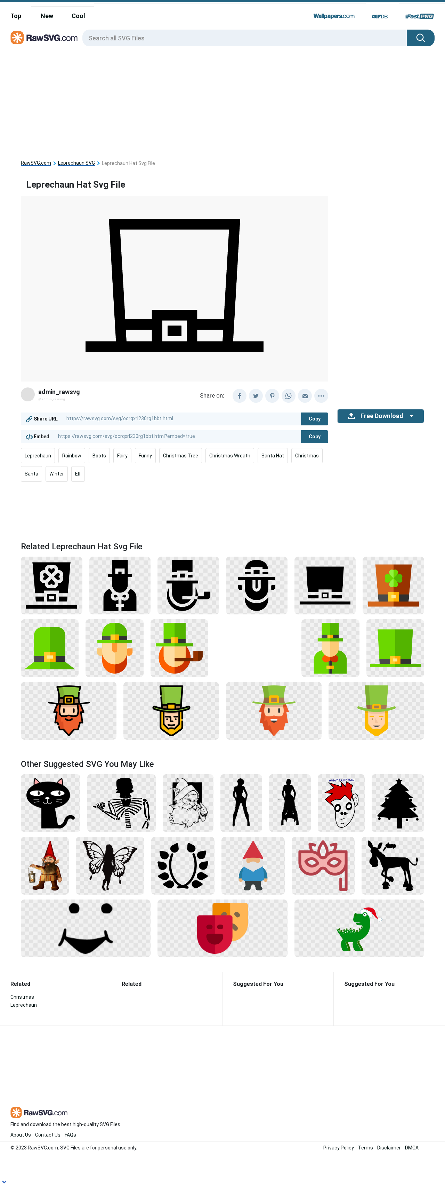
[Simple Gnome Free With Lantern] (44, 865)
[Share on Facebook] (239, 396)
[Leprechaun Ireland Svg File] (68, 710)
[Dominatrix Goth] (241, 802)
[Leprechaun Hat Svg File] (325, 585)
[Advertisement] (222, 102)
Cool (78, 15)
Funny (145, 455)
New (47, 15)
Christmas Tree (180, 455)
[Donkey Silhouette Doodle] (393, 865)
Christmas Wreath (229, 455)
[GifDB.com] (380, 16)
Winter (56, 474)
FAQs (70, 1135)
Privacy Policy (338, 1147)
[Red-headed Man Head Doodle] (341, 802)
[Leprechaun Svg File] (179, 648)
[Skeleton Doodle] (121, 802)
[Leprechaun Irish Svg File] (49, 648)
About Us (20, 1135)
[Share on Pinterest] (272, 396)
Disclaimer (389, 1147)
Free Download (382, 416)
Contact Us (47, 1135)
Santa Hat (272, 455)
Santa (31, 474)
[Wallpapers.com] (334, 16)
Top (15, 15)
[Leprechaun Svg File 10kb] (395, 648)
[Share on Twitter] (256, 396)
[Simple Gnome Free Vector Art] (253, 865)
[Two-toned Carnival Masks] (222, 927)
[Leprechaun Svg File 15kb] (393, 585)
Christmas (307, 455)
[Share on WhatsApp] (289, 396)
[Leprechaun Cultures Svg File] (188, 585)
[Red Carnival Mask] (323, 865)
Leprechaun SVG (76, 163)
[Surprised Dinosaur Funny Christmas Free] (359, 927)
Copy (315, 419)
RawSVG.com (36, 163)
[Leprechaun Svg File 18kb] (120, 585)
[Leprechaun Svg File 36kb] (273, 710)
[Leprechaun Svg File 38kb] (171, 710)
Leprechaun (38, 455)
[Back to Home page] (44, 38)
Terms (365, 1147)
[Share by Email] (305, 396)
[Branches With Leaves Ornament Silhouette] (183, 865)
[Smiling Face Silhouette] (85, 927)
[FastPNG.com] (419, 16)
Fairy (122, 455)
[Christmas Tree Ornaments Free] (398, 802)
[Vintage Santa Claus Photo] (188, 802)
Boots (99, 455)
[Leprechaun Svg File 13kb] (51, 585)
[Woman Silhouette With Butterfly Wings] (110, 865)
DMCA (412, 1147)
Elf (78, 474)
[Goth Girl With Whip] (290, 802)
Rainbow (71, 455)
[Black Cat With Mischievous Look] (50, 802)
